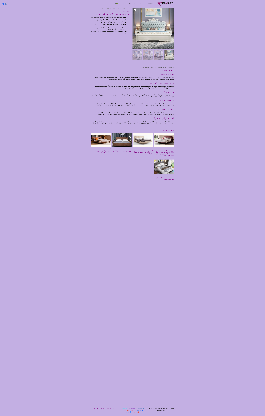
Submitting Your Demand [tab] (148, 67)
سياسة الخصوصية (97, 408)
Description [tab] (171, 67)
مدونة (113, 408)
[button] (135, 10)
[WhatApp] (6, 4)
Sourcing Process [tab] (161, 67)
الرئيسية (127, 8)
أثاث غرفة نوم (121, 8)
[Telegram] (3, 4)
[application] (146, 4)
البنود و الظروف (107, 408)
